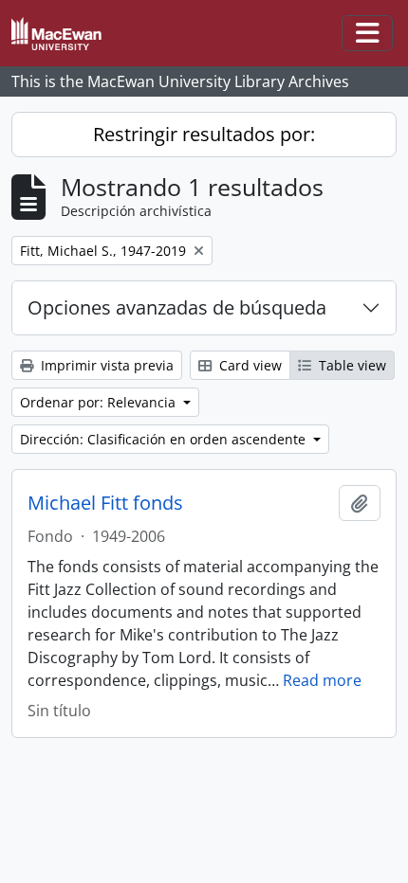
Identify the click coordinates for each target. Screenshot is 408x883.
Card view (248, 365)
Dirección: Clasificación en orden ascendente (164, 439)
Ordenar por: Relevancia (99, 402)
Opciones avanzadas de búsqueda (177, 307)
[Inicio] (64, 33)
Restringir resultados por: (204, 134)
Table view (350, 365)
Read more (322, 680)
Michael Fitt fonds (105, 503)
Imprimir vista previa (105, 365)
